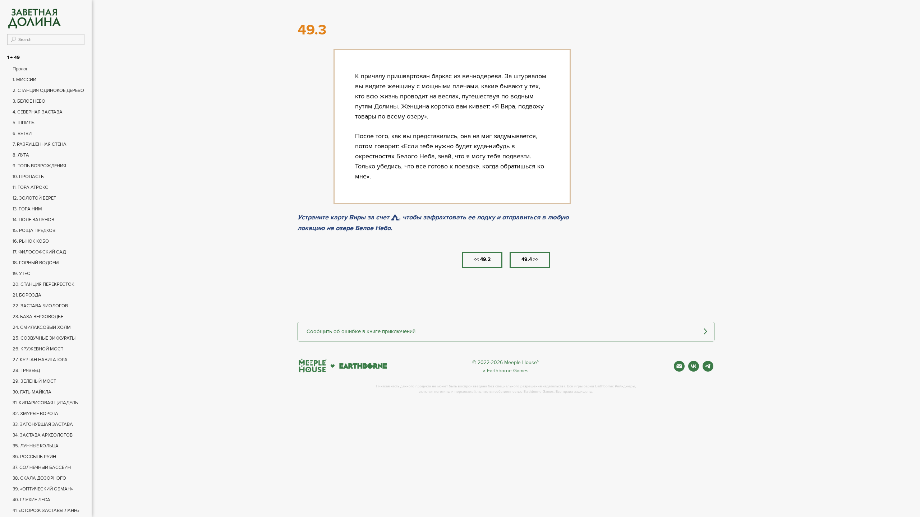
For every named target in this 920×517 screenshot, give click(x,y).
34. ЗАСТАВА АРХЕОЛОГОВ (43, 435)
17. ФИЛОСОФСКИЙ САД (39, 252)
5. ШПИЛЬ (23, 123)
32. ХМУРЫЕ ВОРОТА (35, 413)
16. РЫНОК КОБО (31, 241)
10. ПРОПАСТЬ (28, 177)
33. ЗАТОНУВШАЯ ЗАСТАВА (43, 424)
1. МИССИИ (24, 80)
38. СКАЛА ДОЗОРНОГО (39, 478)
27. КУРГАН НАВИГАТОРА (40, 360)
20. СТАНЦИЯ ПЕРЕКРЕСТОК (43, 284)
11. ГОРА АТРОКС (30, 187)
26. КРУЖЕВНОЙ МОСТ (38, 349)
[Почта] (679, 370)
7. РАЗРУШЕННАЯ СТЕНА (39, 144)
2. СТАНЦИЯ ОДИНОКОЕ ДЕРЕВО (48, 90)
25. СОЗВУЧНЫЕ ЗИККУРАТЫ (44, 338)
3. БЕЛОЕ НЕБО (29, 101)
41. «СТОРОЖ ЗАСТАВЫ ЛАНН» (46, 510)
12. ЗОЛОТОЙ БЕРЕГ (34, 198)
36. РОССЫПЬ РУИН (34, 457)
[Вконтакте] (693, 370)
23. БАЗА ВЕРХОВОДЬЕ (38, 317)
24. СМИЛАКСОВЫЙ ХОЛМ (42, 327)
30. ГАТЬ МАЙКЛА (32, 392)
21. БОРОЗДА (27, 295)
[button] (506, 331)
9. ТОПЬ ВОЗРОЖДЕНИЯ (39, 166)
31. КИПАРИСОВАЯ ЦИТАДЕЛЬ (45, 403)
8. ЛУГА (21, 155)
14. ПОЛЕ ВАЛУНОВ (33, 220)
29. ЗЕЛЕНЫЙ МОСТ (34, 381)
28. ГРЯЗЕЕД (26, 370)
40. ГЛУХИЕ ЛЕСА (31, 500)
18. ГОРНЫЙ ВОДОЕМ (36, 263)
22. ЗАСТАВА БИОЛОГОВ (40, 306)
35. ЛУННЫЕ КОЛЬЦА (36, 446)
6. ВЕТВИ (22, 133)
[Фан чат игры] (708, 370)
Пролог (20, 69)
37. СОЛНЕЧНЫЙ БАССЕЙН (42, 467)
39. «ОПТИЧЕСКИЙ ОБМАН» (43, 489)
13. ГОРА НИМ (27, 209)
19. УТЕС (21, 273)
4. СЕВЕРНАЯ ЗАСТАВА (38, 112)
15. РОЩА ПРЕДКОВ (34, 230)
